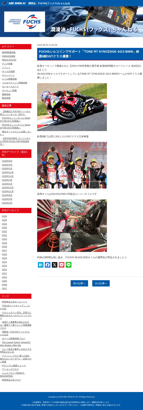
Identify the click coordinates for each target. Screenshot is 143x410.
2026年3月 (7, 168)
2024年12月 (8, 187)
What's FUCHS (9, 60)
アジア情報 (7, 64)
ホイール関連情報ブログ (13, 338)
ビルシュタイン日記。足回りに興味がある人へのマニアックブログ (15, 315)
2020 (4, 239)
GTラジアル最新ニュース (14, 365)
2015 (4, 258)
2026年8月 (7, 161)
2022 (4, 231)
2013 (4, 265)
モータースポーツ (10, 86)
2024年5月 (7, 199)
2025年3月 (7, 180)
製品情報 (6, 98)
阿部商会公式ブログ (11, 380)
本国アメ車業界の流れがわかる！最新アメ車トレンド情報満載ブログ (15, 325)
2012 (4, 269)
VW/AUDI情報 (8, 56)
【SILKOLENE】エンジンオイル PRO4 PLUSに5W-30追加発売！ (15, 141)
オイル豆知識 (8, 71)
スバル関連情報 (9, 79)
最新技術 (6, 94)
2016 (4, 254)
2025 (4, 220)
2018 (4, 246)
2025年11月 (8, 176)
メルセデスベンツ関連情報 (14, 83)
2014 (4, 262)
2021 (4, 235)
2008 (4, 285)
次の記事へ (101, 283)
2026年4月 (7, 165)
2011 (4, 273)
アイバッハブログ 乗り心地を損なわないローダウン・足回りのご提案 (15, 359)
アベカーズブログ (10, 369)
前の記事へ (79, 283)
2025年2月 (7, 184)
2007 (4, 288)
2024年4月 (7, 203)
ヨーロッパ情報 (9, 90)
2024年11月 (8, 191)
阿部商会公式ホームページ (14, 302)
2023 (4, 227)
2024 (4, 224)
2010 (4, 277)
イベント (6, 67)
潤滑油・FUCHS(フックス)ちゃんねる (49, 3)
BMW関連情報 (9, 52)
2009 (4, 281)
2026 (4, 216)
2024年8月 (7, 195)
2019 (4, 243)
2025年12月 (8, 172)
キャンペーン (8, 75)
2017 (4, 250)
